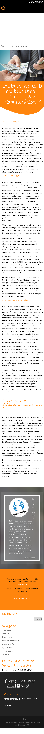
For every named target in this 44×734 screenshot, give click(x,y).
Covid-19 (14, 46)
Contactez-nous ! (22, 599)
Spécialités (7, 648)
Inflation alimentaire (10, 641)
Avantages (6, 630)
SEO (38, 722)
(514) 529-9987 (37, 2)
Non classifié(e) (23, 46)
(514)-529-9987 (22, 584)
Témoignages (7, 651)
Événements (7, 637)
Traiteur (5, 655)
